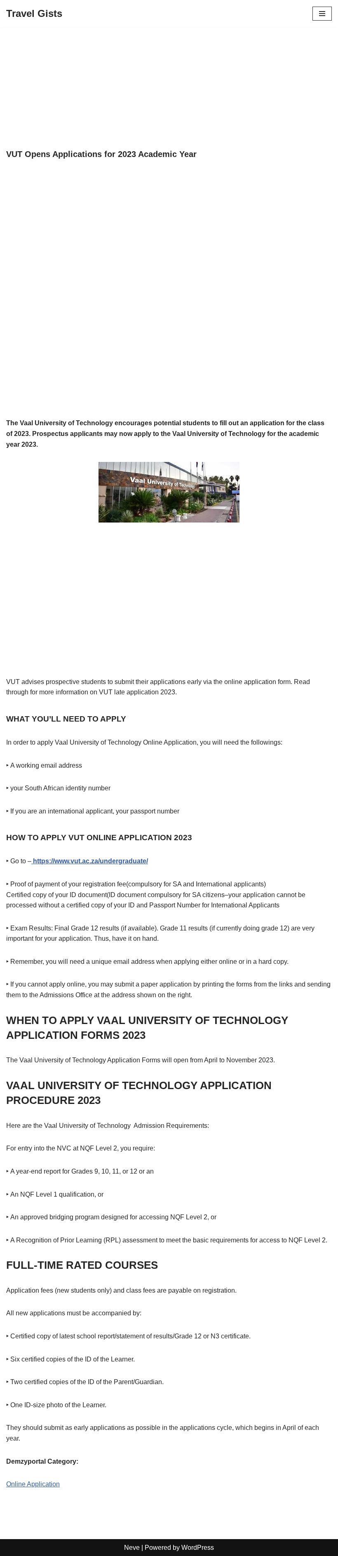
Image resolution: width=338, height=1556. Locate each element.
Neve (132, 1547)
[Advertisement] (169, 88)
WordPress (197, 1547)
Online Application (33, 1484)
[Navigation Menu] (322, 14)
